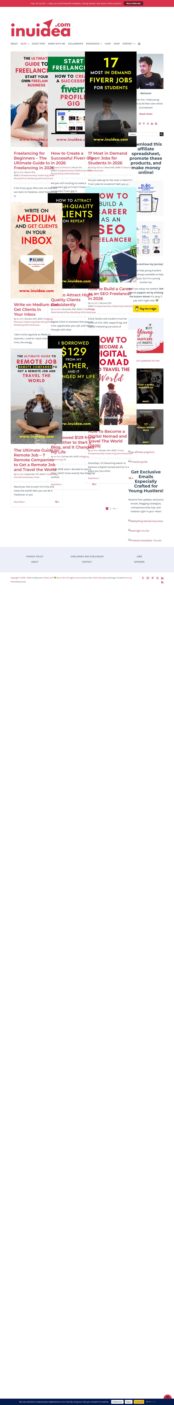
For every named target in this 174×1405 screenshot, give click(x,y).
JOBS (139, 556)
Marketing (32, 178)
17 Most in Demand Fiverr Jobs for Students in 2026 (107, 158)
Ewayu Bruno (97, 167)
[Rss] (156, 124)
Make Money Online (44, 322)
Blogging (48, 319)
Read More (19, 502)
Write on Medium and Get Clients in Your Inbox (36, 309)
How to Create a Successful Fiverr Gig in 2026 (72, 158)
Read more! (145, 114)
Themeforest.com (18, 582)
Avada (120, 578)
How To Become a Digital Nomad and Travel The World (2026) (107, 438)
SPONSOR (139, 561)
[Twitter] (148, 124)
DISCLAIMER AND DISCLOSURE (87, 556)
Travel (120, 450)
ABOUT (34, 561)
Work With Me (133, 3)
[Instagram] (140, 124)
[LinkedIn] (152, 124)
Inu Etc (20, 172)
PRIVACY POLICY (34, 556)
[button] (139, 43)
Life (15, 477)
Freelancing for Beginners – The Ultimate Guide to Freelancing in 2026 (34, 160)
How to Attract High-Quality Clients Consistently (72, 300)
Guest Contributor (62, 167)
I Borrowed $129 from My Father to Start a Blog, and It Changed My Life (72, 444)
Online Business (45, 178)
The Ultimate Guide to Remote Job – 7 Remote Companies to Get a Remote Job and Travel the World (36, 460)
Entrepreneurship (28, 175)
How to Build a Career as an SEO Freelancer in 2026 (110, 293)
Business (18, 322)
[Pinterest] (144, 124)
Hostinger (112, 578)
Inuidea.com (37, 578)
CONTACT (87, 561)
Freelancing (43, 175)
